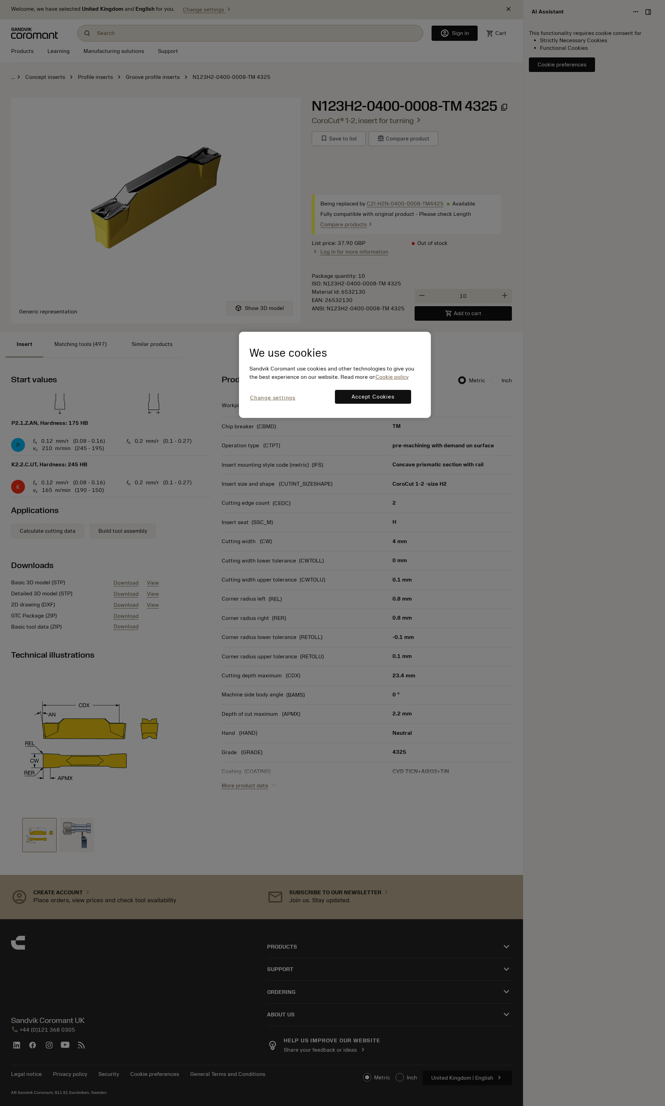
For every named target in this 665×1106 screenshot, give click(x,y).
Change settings (272, 397)
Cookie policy (392, 377)
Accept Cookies (373, 396)
